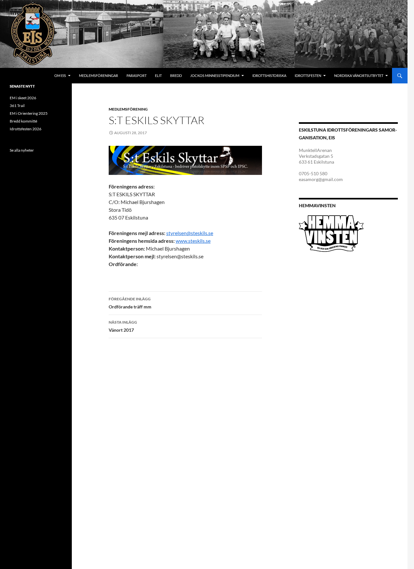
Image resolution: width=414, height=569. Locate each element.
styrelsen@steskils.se (189, 233)
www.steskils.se (193, 241)
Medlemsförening (128, 109)
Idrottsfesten (308, 75)
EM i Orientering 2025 (29, 113)
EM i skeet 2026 (23, 97)
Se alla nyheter (22, 150)
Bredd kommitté (23, 121)
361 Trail (17, 105)
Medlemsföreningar (98, 75)
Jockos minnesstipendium (214, 75)
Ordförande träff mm (130, 302)
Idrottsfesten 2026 (25, 128)
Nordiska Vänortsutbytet (358, 75)
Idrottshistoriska (269, 75)
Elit (158, 75)
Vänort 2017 (123, 326)
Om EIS (60, 75)
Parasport (136, 75)
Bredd (176, 75)
